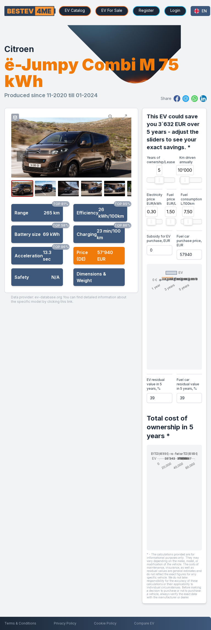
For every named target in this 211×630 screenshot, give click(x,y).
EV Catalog (75, 10)
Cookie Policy (105, 623)
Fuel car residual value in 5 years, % (188, 384)
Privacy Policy (65, 623)
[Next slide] (120, 156)
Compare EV (144, 623)
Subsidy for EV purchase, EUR (158, 238)
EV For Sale (111, 10)
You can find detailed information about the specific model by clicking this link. (68, 299)
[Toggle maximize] (124, 117)
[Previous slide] (22, 156)
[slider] (159, 180)
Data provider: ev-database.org (36, 297)
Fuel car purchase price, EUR (189, 240)
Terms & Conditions (20, 623)
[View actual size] (111, 117)
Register (146, 10)
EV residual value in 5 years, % (156, 384)
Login (175, 10)
